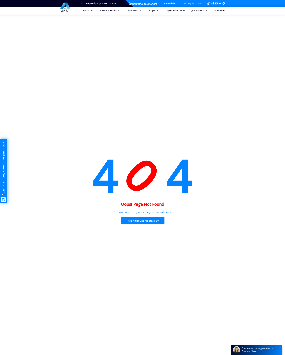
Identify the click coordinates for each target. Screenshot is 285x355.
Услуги (152, 10)
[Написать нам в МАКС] (224, 3)
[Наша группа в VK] (220, 3)
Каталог (85, 10)
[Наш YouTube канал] (216, 3)
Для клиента (198, 10)
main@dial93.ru (171, 3)
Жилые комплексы (109, 10)
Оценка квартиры (175, 10)
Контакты (220, 10)
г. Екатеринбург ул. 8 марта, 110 (98, 3)
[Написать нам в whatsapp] (208, 3)
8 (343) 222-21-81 (193, 3)
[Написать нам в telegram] (212, 3)
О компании (132, 10)
